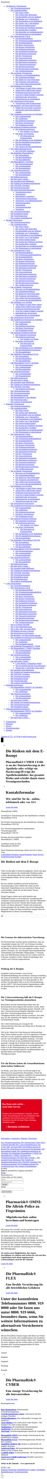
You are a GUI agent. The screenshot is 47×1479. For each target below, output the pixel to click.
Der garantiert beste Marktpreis (22, 181)
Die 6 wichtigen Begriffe (20, 625)
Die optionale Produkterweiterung (23, 127)
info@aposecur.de (29, 737)
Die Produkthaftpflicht (23, 43)
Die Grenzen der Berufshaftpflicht (28, 147)
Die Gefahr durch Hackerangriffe (28, 84)
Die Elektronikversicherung (25, 60)
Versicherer (19, 209)
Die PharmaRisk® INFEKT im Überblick (27, 687)
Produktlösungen (7, 1472)
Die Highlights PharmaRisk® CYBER (25, 646)
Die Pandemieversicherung (25, 335)
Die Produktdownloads (24, 125)
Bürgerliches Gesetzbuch (24, 196)
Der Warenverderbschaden (25, 26)
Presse (35, 855)
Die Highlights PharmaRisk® (22, 153)
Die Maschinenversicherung (26, 62)
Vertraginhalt (20, 205)
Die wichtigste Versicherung (21, 73)
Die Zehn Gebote (22, 13)
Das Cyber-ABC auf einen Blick (23, 629)
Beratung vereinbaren (18, 1126)
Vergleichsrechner (12, 728)
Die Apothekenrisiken (19, 10)
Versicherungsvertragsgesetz (26, 199)
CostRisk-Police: (7, 1453)
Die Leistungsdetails (23, 116)
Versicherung (20, 194)
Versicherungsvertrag (23, 192)
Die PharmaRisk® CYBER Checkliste (25, 648)
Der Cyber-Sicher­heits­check (21, 627)
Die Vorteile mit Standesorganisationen (25, 183)
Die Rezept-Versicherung (25, 47)
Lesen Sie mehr (12, 807)
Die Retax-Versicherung (24, 45)
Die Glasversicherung (23, 58)
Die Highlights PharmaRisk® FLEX (24, 354)
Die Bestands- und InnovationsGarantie (26, 106)
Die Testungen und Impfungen (27, 82)
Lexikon (32, 1470)
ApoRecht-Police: (8, 1448)
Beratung (9, 724)
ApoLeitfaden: (7, 1423)
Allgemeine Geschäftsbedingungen (28, 201)
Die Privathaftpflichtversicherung (28, 142)
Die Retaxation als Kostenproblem (27, 137)
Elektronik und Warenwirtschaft (27, 93)
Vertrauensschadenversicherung (18, 709)
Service (8, 726)
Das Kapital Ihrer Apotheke (25, 30)
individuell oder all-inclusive (26, 97)
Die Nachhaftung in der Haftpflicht (28, 21)
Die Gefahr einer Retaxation (26, 15)
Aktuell (22, 855)
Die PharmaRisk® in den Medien (23, 397)
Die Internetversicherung (24, 67)
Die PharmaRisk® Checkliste (22, 162)
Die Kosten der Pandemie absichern (29, 28)
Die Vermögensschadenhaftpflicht (28, 41)
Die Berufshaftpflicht (23, 157)
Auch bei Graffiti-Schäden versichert (29, 95)
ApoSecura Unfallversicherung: (14, 1457)
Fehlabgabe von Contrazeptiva (27, 19)
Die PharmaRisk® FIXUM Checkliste (25, 549)
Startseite (4, 1470)
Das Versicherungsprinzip (20, 8)
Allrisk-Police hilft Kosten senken (28, 90)
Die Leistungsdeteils (23, 713)
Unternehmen (11, 722)
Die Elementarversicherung (25, 54)
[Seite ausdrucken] (2, 1474)
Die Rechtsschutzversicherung (26, 69)
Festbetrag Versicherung (15, 404)
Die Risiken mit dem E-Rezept (22, 631)
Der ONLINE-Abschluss (25, 151)
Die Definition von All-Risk (21, 86)
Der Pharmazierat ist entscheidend (28, 34)
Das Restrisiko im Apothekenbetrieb (29, 32)
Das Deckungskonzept (24, 164)
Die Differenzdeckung (19, 177)
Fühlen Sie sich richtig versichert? (28, 108)
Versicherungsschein (23, 207)
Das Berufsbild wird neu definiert (28, 17)
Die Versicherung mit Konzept (22, 101)
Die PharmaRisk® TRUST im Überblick (26, 711)
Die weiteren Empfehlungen (21, 218)
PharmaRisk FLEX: (9, 1440)
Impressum (12, 1470)
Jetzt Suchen (6, 1192)
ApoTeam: (5, 1431)
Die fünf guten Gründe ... (20, 179)
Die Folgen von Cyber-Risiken (27, 23)
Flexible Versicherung (14, 220)
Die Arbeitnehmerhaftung (25, 77)
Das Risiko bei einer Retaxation (27, 80)
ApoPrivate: (6, 1429)
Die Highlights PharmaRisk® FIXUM (25, 540)
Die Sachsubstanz (22, 155)
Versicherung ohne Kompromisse (28, 103)
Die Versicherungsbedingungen (22, 190)
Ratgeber (28, 855)
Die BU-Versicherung (23, 56)
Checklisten (40, 1470)
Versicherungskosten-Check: (12, 1414)
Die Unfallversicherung (24, 71)
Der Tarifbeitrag (21, 119)
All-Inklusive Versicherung (16, 6)
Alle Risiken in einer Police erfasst (28, 88)
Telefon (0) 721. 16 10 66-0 (11, 737)
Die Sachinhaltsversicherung (26, 51)
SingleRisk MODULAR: (11, 1444)
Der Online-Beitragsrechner (21, 149)
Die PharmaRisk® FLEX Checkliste (24, 363)
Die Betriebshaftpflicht (24, 38)
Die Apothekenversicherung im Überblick (26, 114)
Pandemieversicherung (14, 685)
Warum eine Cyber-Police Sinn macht (29, 668)
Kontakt (9, 730)
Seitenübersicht (23, 1470)
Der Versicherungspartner (20, 211)
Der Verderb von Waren (29, 131)
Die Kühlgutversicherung (25, 49)
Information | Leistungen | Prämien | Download (19, 1138)
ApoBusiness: (6, 1427)
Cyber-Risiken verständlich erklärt (28, 663)
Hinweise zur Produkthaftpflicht (27, 75)
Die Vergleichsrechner (19, 216)
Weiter (3, 1173)
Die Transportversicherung (25, 64)
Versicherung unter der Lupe (26, 501)
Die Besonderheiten (22, 144)
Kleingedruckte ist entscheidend (27, 99)
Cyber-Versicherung (13, 583)
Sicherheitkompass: (9, 1418)
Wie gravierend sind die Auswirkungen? (30, 666)
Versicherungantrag (22, 203)
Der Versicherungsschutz (20, 188)
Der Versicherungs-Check (20, 36)
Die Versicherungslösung (20, 170)
